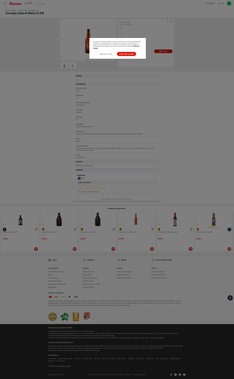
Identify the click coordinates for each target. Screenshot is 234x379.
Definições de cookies (106, 54)
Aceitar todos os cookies (126, 54)
